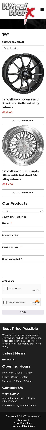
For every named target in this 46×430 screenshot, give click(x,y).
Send (23, 312)
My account (23, 420)
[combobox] (23, 210)
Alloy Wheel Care (23, 423)
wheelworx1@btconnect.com (20, 405)
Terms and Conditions (23, 426)
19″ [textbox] (22, 211)
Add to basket (23, 120)
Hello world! (8, 360)
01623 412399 (12, 394)
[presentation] (21, 289)
